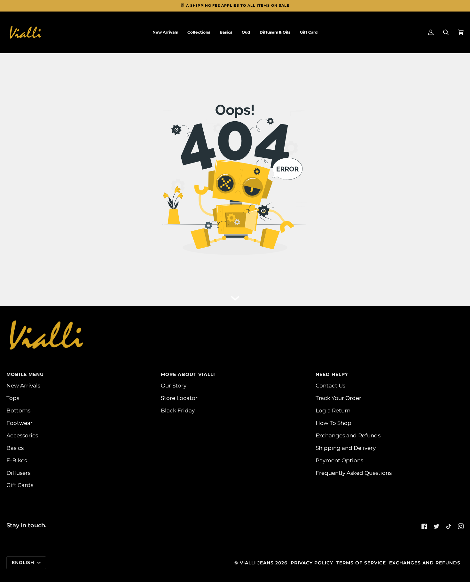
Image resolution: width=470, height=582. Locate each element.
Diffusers (18, 472)
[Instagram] (461, 526)
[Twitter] (436, 526)
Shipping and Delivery (346, 447)
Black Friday (178, 410)
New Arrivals (23, 385)
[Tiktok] (448, 526)
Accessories (22, 435)
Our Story (173, 385)
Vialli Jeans (257, 563)
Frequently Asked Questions (354, 472)
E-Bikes (16, 460)
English (24, 562)
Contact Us (330, 385)
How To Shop (333, 422)
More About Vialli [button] (188, 374)
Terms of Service (361, 563)
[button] (199, 32)
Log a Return (333, 410)
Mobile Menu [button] (25, 374)
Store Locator (179, 398)
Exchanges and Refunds (348, 435)
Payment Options (339, 460)
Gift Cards (19, 485)
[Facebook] (424, 526)
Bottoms (18, 410)
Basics (15, 447)
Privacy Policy (312, 563)
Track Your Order (338, 398)
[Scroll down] (235, 296)
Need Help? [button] (332, 374)
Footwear (19, 422)
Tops (12, 398)
